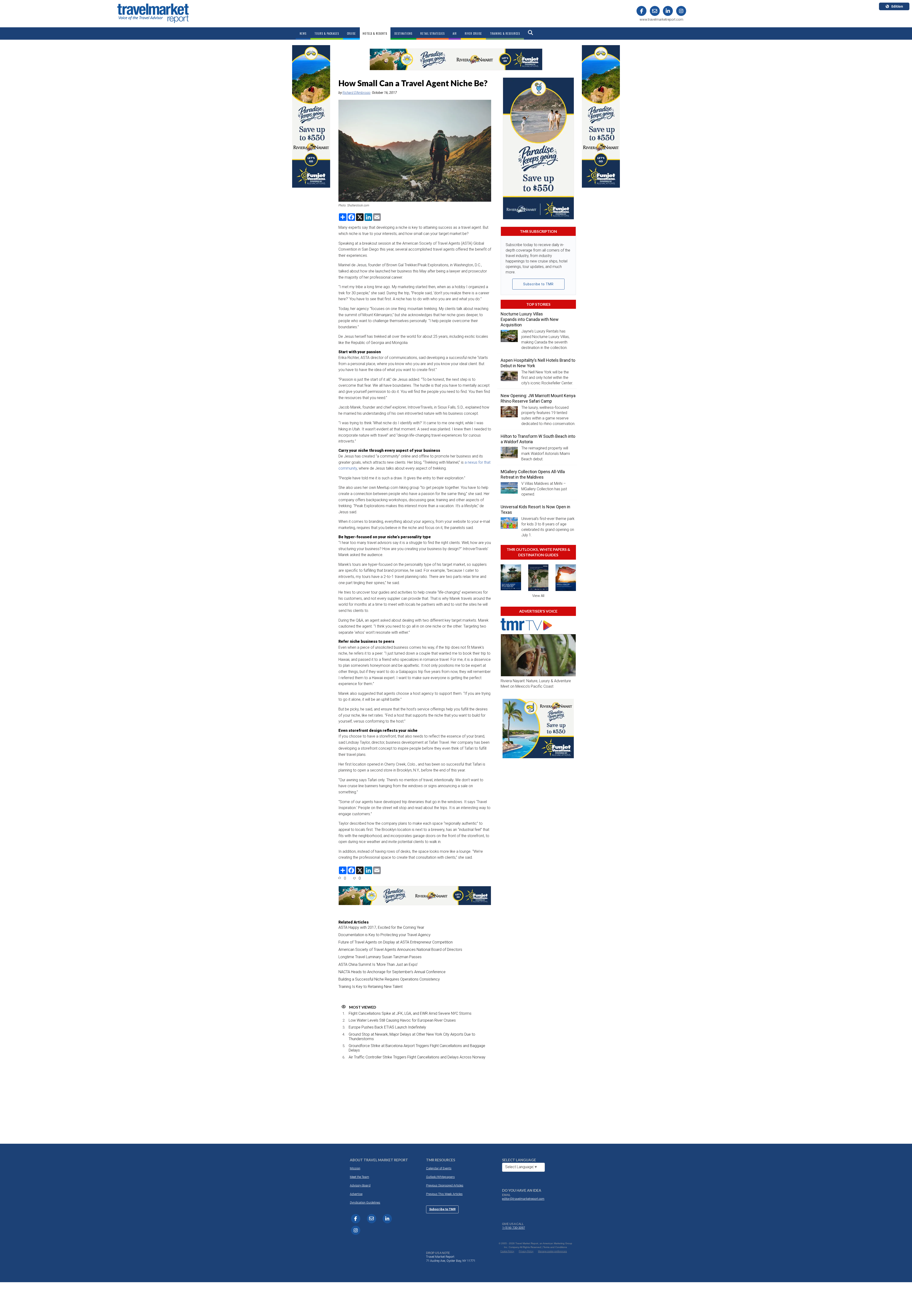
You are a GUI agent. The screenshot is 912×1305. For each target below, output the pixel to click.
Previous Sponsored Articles (444, 1185)
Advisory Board (360, 1185)
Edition (897, 6)
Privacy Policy (526, 1251)
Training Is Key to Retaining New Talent (370, 986)
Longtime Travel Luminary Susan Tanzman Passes (380, 957)
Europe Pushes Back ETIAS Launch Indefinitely (387, 1027)
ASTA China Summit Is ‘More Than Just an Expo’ (378, 964)
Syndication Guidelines (365, 1202)
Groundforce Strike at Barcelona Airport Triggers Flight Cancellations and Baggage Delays (417, 1048)
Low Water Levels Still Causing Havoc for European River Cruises (402, 1020)
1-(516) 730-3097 (513, 1227)
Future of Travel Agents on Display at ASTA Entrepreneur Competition (395, 942)
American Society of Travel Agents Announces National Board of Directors (400, 949)
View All (538, 596)
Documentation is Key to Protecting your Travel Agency (384, 935)
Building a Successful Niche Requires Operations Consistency (389, 979)
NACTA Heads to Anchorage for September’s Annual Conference (392, 972)
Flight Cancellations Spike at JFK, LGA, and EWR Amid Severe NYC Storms (410, 1013)
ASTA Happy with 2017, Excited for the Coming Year (381, 927)
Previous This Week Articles (444, 1194)
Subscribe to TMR (538, 284)
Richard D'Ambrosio (356, 93)
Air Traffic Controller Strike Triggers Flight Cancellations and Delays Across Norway (417, 1057)
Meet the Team (359, 1177)
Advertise (356, 1194)
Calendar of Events (438, 1168)
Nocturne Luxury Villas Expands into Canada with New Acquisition (530, 319)
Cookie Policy (507, 1251)
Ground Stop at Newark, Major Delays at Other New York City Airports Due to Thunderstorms (412, 1036)
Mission (355, 1168)
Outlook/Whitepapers (440, 1177)
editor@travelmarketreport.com (523, 1198)
